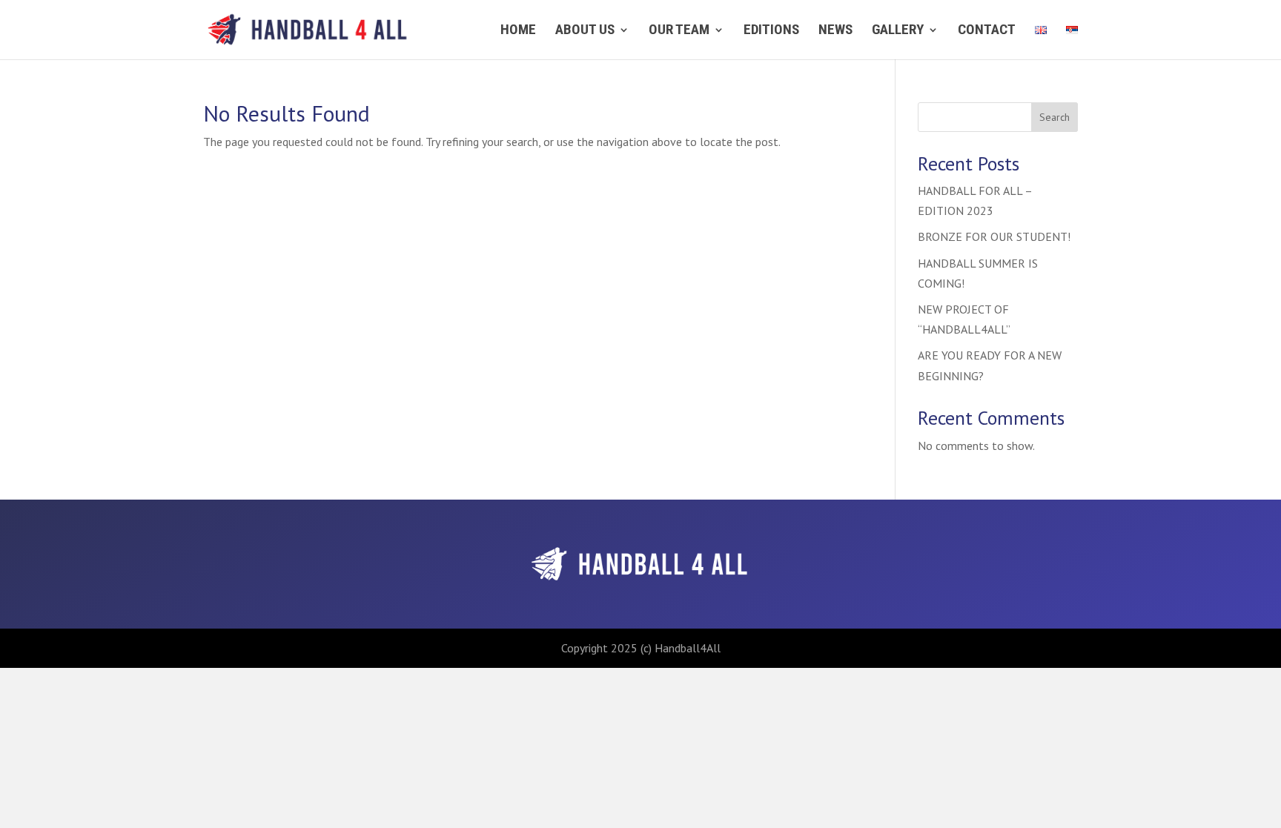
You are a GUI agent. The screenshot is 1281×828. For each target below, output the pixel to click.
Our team (679, 31)
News (835, 31)
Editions (771, 31)
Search (1054, 117)
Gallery (898, 31)
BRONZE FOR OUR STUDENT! (994, 236)
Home (518, 31)
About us (585, 31)
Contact (987, 31)
